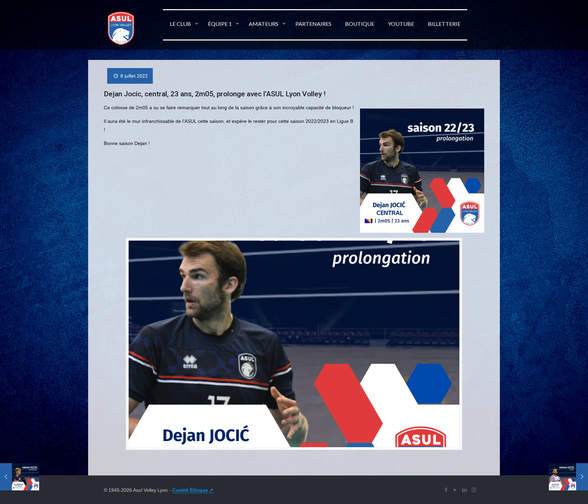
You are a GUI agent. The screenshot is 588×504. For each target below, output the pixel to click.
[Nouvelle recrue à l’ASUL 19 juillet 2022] (568, 476)
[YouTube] (455, 490)
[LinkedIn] (464, 490)
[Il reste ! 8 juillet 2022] (19, 476)
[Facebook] (446, 490)
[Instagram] (473, 490)
